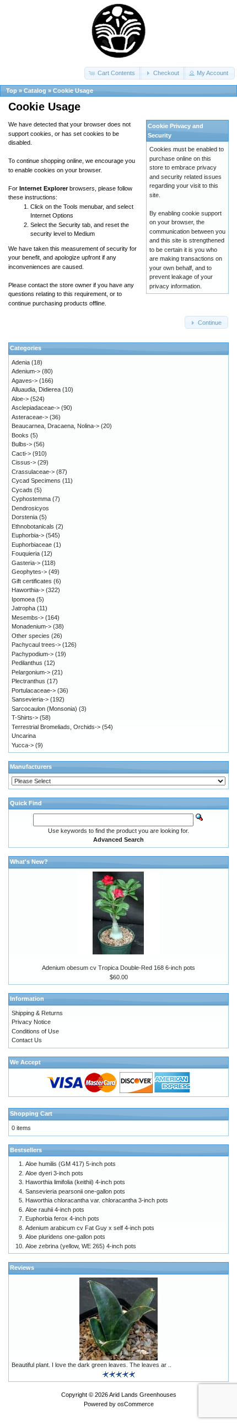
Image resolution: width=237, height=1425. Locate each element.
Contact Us (27, 1040)
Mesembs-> (28, 617)
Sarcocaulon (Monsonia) (44, 708)
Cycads (22, 490)
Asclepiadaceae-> (36, 407)
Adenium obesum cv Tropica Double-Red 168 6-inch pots (118, 967)
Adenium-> (26, 371)
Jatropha (23, 608)
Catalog (35, 90)
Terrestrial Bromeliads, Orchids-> (56, 727)
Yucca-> (23, 745)
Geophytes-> (29, 571)
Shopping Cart (31, 1113)
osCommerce (135, 1404)
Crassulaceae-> (33, 471)
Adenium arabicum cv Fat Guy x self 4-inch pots (89, 1228)
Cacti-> (21, 453)
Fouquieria (26, 553)
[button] (113, 73)
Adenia (21, 362)
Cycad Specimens (36, 480)
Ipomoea (23, 599)
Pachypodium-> (32, 654)
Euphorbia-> (28, 535)
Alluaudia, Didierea (36, 389)
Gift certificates (32, 581)
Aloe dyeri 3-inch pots (54, 1173)
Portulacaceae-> (34, 690)
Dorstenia (24, 517)
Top (11, 90)
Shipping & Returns (37, 1013)
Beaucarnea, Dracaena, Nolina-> (55, 426)
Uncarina (24, 735)
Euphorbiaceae (32, 544)
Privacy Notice (31, 1021)
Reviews (22, 1267)
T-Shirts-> (25, 717)
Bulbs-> (22, 444)
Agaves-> (24, 380)
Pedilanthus (27, 662)
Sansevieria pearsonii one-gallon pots (75, 1191)
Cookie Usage (73, 90)
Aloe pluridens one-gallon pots (65, 1236)
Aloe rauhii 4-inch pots (54, 1209)
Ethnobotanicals (33, 526)
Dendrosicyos (30, 508)
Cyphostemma (31, 498)
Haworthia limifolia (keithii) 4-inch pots (75, 1182)
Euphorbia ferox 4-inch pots (62, 1218)
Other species (31, 635)
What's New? (29, 861)
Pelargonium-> (31, 672)
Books (20, 435)
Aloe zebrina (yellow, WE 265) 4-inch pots (80, 1246)
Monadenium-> (31, 626)
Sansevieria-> (30, 699)
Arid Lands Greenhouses (142, 1394)
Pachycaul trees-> (36, 644)
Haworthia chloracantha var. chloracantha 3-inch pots (96, 1200)
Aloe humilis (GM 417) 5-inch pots (70, 1163)
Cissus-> (24, 462)
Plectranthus (28, 681)
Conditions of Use (35, 1031)
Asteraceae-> (30, 417)
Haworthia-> (28, 590)
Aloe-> (20, 398)
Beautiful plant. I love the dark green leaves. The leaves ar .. (91, 1364)
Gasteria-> (26, 563)
